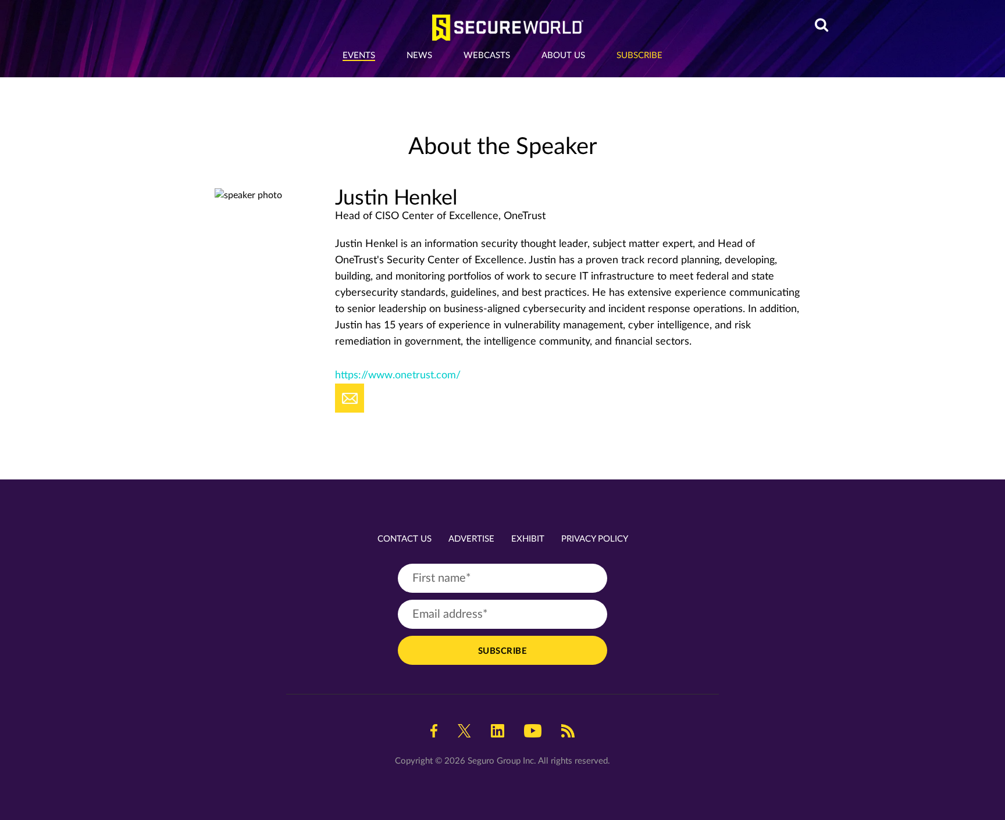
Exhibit (527, 539)
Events (359, 55)
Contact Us (404, 539)
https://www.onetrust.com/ (398, 375)
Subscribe (639, 55)
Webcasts (487, 55)
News (419, 55)
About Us (563, 55)
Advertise (471, 539)
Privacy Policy (594, 539)
